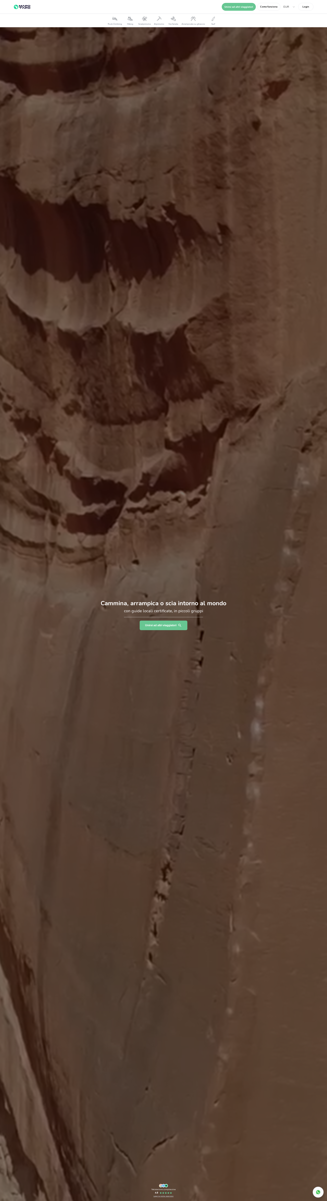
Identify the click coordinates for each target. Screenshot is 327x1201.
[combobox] (283, 6)
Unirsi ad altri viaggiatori (238, 6)
